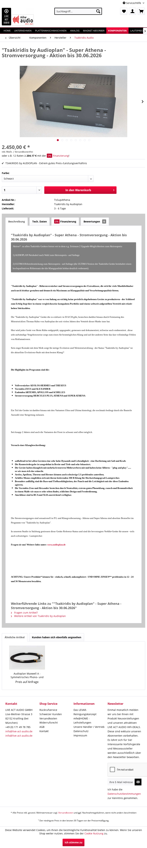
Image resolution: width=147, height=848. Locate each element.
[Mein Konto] (132, 11)
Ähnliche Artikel (15, 637)
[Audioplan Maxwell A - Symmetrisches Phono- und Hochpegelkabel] (27, 657)
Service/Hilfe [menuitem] (133, 3)
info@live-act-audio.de (18, 731)
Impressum (80, 735)
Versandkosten (48, 718)
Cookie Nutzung (93, 833)
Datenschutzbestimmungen (124, 793)
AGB (41, 727)
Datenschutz (81, 731)
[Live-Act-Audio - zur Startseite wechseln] (18, 17)
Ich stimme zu (73, 842)
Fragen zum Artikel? (25, 612)
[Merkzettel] (123, 11)
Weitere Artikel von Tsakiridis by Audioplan (39, 616)
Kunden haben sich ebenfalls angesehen (56, 637)
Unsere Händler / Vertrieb (89, 727)
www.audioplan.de (56, 544)
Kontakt (44, 731)
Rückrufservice (48, 710)
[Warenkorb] (141, 11)
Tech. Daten (39, 221)
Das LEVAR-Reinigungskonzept (85, 712)
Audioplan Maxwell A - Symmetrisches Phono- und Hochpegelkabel (27, 675)
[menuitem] (78, 11)
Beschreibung (16, 221)
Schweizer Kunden (50, 714)
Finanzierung (58, 155)
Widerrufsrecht (48, 722)
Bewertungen (94, 221)
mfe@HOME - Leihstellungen (82, 720)
